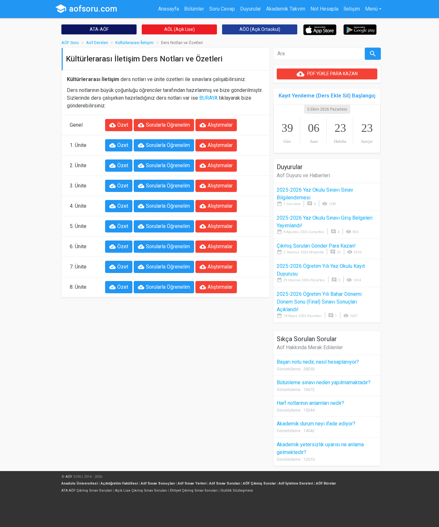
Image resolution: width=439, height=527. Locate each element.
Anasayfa (168, 9)
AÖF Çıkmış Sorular (259, 483)
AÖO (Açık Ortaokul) (259, 29)
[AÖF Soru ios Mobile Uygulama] (319, 29)
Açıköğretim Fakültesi (119, 483)
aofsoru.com (86, 8)
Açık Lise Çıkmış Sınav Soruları (141, 490)
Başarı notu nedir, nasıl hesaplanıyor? (318, 362)
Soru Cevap (222, 9)
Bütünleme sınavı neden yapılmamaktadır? (324, 382)
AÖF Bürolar (326, 483)
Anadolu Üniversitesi (79, 483)
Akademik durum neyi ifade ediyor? (316, 424)
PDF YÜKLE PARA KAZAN (327, 74)
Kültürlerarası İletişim (134, 42)
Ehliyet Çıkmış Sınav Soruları (194, 490)
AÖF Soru (70, 42)
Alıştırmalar (216, 125)
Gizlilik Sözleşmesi (236, 490)
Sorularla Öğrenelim (164, 125)
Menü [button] (371, 9)
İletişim (352, 9)
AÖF (69, 477)
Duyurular (250, 9)
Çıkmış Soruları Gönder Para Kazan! (316, 246)
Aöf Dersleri (97, 42)
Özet (118, 125)
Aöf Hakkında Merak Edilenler (310, 347)
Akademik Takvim (285, 9)
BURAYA (208, 98)
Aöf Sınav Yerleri (192, 483)
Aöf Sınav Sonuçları (158, 483)
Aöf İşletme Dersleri (296, 483)
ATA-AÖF (99, 29)
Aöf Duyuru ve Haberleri (303, 175)
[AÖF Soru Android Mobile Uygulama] (360, 29)
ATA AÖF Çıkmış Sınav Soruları (86, 490)
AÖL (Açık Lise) (179, 29)
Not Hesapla (324, 9)
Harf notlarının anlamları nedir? (310, 403)
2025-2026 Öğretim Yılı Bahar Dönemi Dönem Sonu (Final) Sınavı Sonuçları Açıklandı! (319, 302)
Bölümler (194, 9)
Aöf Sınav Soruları (224, 483)
